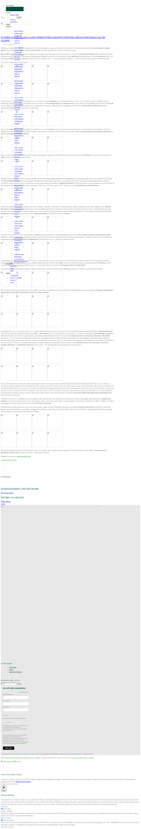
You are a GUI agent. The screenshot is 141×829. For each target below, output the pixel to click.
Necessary (7, 809)
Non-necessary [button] (6, 818)
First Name (6, 701)
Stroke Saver (18, 33)
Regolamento (17, 45)
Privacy (5, 715)
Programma (18, 52)
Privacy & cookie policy (79, 758)
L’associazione (14, 10)
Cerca (19, 17)
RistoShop (13, 22)
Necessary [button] (4, 806)
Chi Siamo (13, 8)
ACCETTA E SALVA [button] (7, 827)
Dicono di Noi (13, 287)
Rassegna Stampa (15, 672)
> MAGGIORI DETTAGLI (9, 460)
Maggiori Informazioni (23, 782)
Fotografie (12, 667)
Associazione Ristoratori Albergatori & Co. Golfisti (23, 758)
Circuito (16, 99)
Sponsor (17, 233)
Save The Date (17, 159)
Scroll (3, 504)
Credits (91, 758)
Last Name (6, 707)
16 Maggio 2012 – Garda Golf (22, 270)
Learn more (24, 742)
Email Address (8, 694)
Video (11, 669)
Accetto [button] (12, 782)
